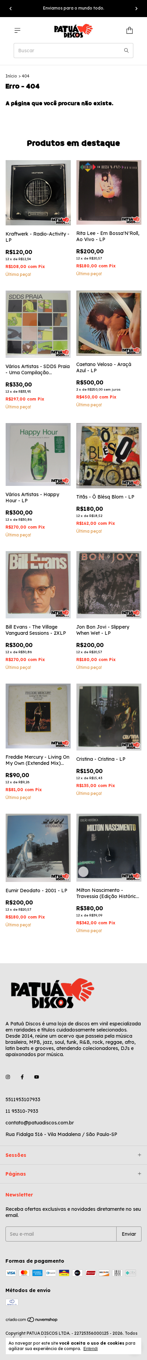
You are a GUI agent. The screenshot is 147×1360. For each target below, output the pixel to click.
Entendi (90, 1348)
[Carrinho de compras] (129, 30)
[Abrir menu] (17, 30)
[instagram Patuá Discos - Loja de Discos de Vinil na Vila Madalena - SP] (7, 1077)
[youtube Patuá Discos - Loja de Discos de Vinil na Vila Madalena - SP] (36, 1077)
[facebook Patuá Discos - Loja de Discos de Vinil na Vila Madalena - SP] (22, 1077)
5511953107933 (22, 1099)
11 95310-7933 (21, 1111)
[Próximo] (136, 8)
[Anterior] (10, 8)
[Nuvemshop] (31, 1321)
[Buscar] (126, 50)
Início (11, 76)
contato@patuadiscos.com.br (39, 1123)
